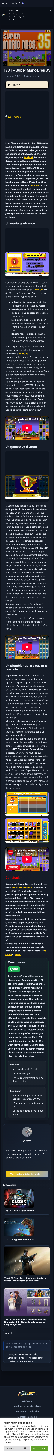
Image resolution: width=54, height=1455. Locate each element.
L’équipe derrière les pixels (27, 1406)
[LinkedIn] (13, 3)
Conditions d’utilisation (27, 1411)
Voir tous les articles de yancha (27, 1174)
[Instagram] (9, 3)
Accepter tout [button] (39, 1448)
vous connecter (29, 1357)
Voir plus (9, 1333)
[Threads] (19, 3)
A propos (27, 1401)
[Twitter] (6, 3)
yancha (27, 1140)
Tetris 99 (28, 157)
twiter (18, 954)
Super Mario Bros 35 (22, 887)
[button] (27, 115)
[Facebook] (3, 3)
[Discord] (23, 3)
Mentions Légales (27, 1416)
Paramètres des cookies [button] (17, 1448)
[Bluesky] (16, 3)
